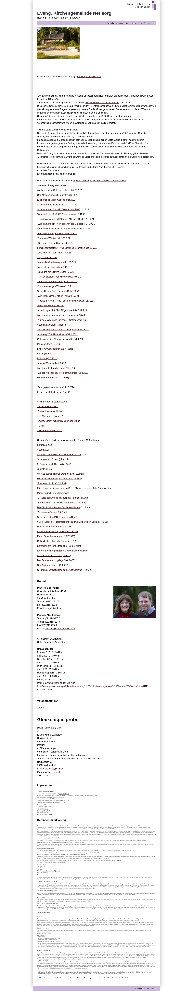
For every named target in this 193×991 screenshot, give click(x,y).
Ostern (40, 450)
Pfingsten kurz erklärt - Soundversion (93, 488)
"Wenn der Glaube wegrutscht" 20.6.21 (56, 262)
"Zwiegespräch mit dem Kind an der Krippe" (59, 421)
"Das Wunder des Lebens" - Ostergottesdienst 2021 (63, 329)
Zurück (40, 707)
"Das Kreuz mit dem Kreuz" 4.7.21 (54, 252)
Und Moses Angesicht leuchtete (53, 195)
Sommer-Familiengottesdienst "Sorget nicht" (59, 546)
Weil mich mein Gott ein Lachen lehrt (55, 190)
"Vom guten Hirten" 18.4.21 (50, 305)
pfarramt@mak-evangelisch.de (60, 628)
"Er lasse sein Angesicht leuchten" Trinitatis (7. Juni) (63, 498)
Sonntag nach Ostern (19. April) (53, 459)
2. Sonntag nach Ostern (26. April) (54, 464)
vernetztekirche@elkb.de (44, 800)
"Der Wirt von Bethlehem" (50, 416)
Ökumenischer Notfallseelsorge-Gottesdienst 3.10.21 (63, 228)
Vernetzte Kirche (64, 793)
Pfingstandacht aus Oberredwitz (53, 493)
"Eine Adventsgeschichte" (50, 411)
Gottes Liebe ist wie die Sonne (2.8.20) (56, 541)
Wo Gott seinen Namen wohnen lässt (55, 474)
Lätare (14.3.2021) (46, 353)
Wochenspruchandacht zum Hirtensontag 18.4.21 (62, 315)
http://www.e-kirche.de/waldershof (102, 102)
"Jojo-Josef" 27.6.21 (47, 257)
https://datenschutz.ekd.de (77, 854)
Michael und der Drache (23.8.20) (54, 555)
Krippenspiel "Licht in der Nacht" (53, 392)
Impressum (137, 23)
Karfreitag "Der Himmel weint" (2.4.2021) (57, 334)
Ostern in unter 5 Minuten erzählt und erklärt (59, 454)
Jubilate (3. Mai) (45, 469)
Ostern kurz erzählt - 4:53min (51, 325)
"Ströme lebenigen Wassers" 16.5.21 (55, 286)
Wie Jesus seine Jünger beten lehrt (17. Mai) (59, 478)
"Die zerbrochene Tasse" (49, 430)
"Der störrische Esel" (47, 406)
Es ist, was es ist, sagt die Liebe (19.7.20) (57, 531)
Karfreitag (42, 445)
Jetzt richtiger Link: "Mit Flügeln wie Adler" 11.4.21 (62, 310)
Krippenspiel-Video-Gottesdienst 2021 (56, 200)
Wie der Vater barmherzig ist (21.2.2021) (57, 368)
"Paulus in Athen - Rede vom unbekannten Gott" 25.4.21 (65, 301)
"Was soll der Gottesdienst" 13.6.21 (54, 267)
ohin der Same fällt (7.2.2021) (54, 377)
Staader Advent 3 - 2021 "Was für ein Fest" (58, 209)
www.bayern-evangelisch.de (61, 800)
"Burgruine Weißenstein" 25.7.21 (53, 238)
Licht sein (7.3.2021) (47, 358)
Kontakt (110, 23)
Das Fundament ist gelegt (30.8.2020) (56, 560)
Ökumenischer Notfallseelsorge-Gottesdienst (59, 570)
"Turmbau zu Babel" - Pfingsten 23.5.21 (57, 281)
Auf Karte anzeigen (46, 748)
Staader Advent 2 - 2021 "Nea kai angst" (57, 214)
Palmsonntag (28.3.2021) (49, 344)
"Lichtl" (41, 426)
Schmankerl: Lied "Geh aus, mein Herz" (57, 517)
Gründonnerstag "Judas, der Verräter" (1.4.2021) (61, 339)
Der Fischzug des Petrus (49, 526)
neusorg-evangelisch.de (89, 76)
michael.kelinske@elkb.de (50, 768)
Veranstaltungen (123, 23)
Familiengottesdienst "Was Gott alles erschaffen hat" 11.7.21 (67, 248)
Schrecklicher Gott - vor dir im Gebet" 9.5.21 (59, 291)
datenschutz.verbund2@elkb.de (51, 871)
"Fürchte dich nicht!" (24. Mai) (52, 483)
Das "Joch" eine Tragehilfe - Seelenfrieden (58, 507)
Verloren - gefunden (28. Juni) (52, 512)
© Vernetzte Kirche (142, 989)
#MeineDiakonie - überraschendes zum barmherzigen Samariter (69, 522)
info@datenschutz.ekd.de (60, 854)
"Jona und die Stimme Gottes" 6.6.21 (55, 272)
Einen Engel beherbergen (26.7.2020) (56, 536)
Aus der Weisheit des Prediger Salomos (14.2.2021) (63, 373)
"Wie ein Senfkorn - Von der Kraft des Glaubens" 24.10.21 (66, 224)
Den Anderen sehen (47, 565)
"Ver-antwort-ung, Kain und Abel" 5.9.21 (57, 233)
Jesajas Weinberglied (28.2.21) (52, 363)
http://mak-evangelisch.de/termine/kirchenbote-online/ (99, 180)
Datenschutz (149, 23)
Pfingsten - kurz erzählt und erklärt (54, 488)
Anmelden (155, 989)
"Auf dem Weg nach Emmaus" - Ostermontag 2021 (62, 320)
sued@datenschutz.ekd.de (113, 860)
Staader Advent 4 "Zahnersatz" (52, 204)
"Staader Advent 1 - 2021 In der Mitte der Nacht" (61, 219)
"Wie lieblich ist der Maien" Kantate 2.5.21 (58, 296)
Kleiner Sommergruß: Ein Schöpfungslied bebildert (62, 551)
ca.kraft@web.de (53, 608)
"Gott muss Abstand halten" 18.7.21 (54, 243)
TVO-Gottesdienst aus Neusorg (57, 349)
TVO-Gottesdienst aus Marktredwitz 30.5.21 (59, 277)
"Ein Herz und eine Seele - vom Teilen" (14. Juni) (61, 502)
